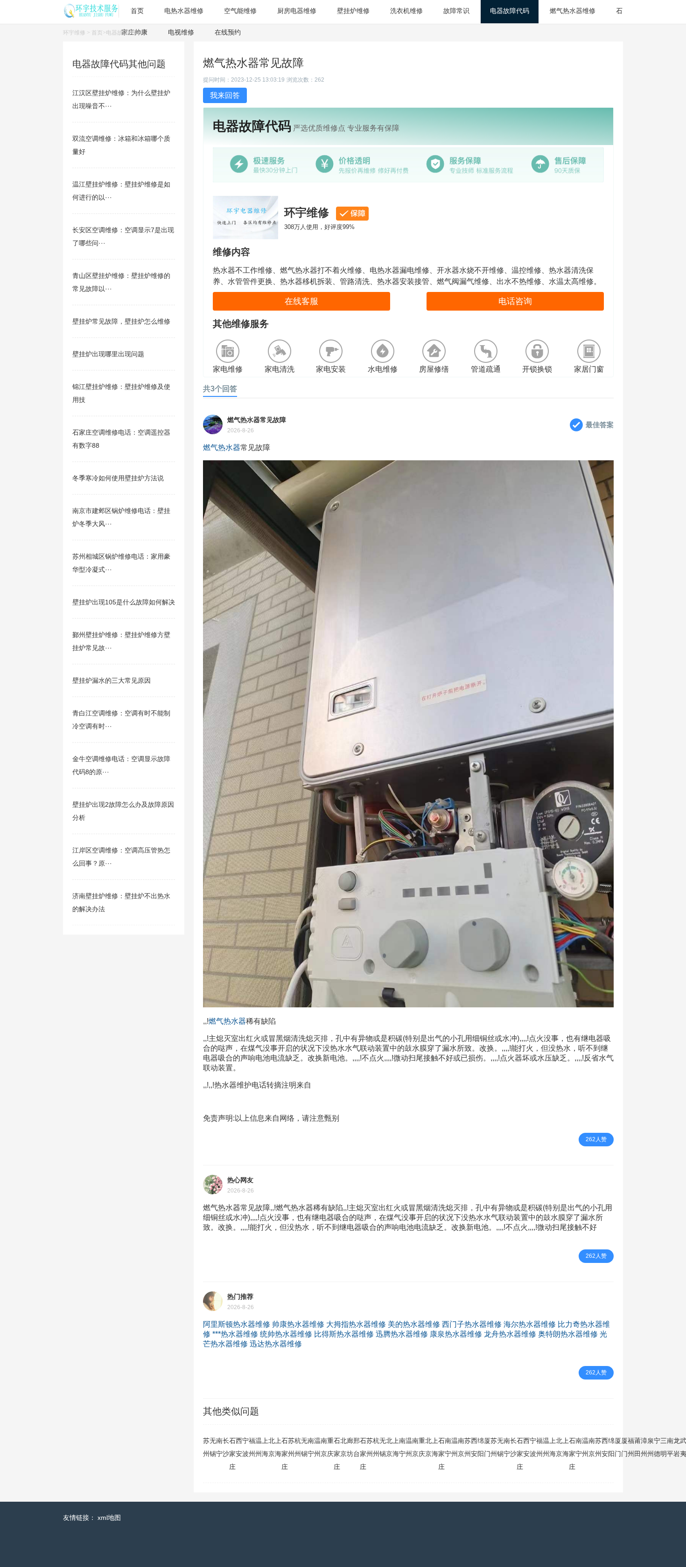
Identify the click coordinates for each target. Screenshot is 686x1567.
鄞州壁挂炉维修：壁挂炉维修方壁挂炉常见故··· (121, 641)
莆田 (637, 1447)
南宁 (219, 1447)
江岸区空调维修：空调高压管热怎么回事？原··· (121, 856)
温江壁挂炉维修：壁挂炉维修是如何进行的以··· (121, 190)
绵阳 (480, 1447)
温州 (258, 1447)
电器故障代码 (123, 32)
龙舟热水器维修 (510, 1334)
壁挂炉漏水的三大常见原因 (111, 680)
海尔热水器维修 (530, 1324)
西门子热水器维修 (472, 1324)
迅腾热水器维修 (402, 1334)
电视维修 (181, 32)
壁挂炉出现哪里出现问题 (108, 354)
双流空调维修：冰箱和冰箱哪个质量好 (121, 145)
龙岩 (676, 1447)
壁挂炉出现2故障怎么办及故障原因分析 (123, 811)
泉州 (650, 1447)
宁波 (245, 1447)
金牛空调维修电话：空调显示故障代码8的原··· (121, 765)
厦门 (487, 1447)
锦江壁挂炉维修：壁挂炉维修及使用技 (121, 393)
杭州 (297, 1447)
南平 (670, 1447)
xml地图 (109, 1517)
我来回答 (225, 95)
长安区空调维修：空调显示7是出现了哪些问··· (123, 236)
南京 (324, 1447)
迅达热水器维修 (276, 1344)
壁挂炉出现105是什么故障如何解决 (123, 602)
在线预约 (228, 32)
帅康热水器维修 (298, 1324)
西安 (239, 1447)
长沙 (226, 1447)
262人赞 (596, 1139)
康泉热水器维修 (456, 1334)
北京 (271, 1447)
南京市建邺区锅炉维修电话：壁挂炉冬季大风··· (121, 517)
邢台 (356, 1447)
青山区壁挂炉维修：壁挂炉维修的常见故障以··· (121, 282)
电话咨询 (515, 301)
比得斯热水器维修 (344, 1334)
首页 (97, 32)
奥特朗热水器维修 (568, 1334)
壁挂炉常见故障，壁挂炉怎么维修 (121, 321)
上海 (265, 1447)
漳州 (644, 1447)
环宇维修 (74, 32)
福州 (252, 1447)
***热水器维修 (235, 1334)
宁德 (657, 1447)
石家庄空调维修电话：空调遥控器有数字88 (121, 439)
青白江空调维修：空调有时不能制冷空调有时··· (121, 719)
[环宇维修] (91, 15)
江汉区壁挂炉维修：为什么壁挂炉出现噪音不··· (121, 99)
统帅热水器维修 (286, 1334)
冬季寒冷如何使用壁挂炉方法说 (118, 478)
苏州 (206, 1447)
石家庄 (232, 1453)
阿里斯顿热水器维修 (236, 1324)
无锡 (213, 1447)
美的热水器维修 (414, 1324)
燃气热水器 (221, 447)
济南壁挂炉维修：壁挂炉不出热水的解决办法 (121, 902)
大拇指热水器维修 (356, 1324)
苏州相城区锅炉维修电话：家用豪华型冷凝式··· (121, 563)
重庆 (330, 1447)
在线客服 (301, 301)
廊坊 (350, 1447)
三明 (663, 1447)
